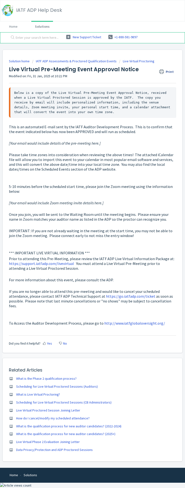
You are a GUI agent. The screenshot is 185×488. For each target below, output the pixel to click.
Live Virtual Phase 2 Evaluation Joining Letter (48, 442)
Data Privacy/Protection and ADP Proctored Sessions (54, 450)
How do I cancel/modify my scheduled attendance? (53, 418)
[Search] (11, 38)
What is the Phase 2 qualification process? (46, 378)
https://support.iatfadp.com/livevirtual (41, 263)
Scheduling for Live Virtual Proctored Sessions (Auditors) (57, 386)
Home (13, 26)
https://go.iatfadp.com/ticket (130, 296)
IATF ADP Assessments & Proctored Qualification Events (76, 61)
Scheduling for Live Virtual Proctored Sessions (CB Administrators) (64, 402)
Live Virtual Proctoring (138, 61)
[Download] (83, 245)
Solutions (42, 26)
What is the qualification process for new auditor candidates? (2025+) (65, 434)
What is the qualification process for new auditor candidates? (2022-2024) (68, 426)
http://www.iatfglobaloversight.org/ (134, 323)
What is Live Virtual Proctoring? (38, 394)
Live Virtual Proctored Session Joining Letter (48, 410)
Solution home (19, 61)
